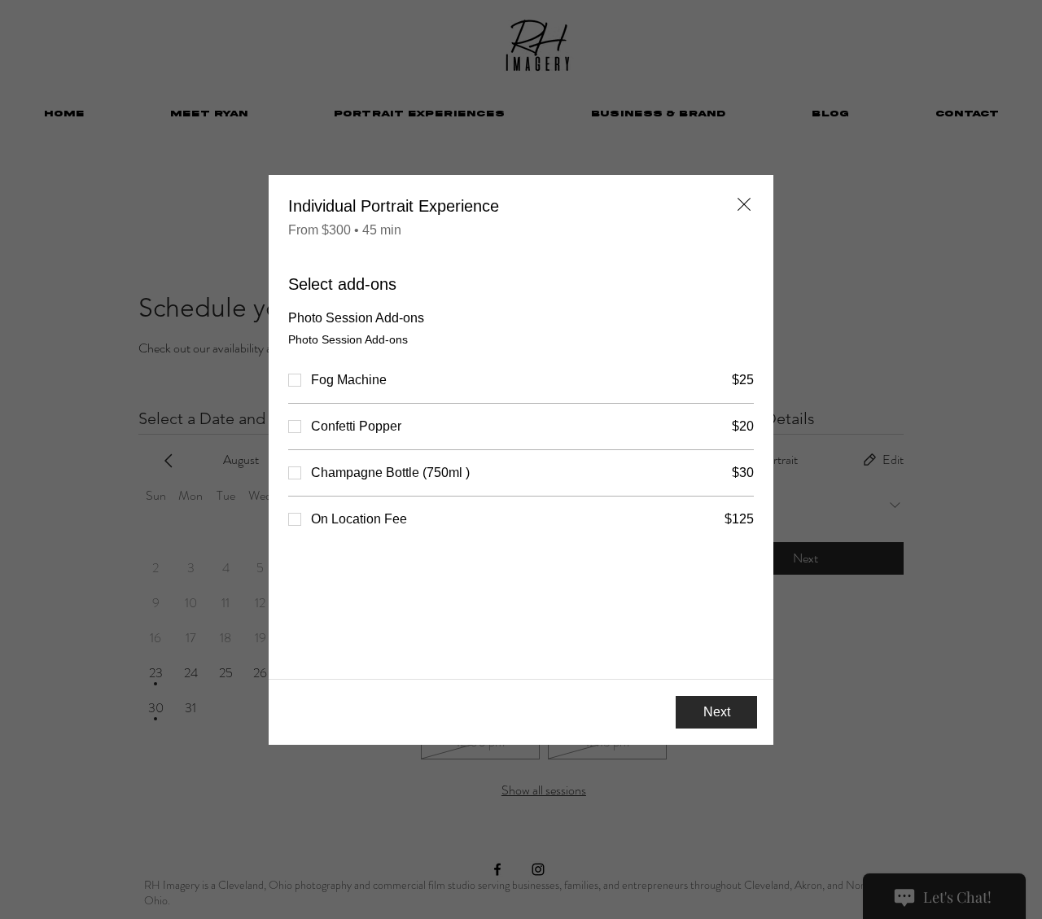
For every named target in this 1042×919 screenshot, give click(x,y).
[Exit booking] (744, 204)
